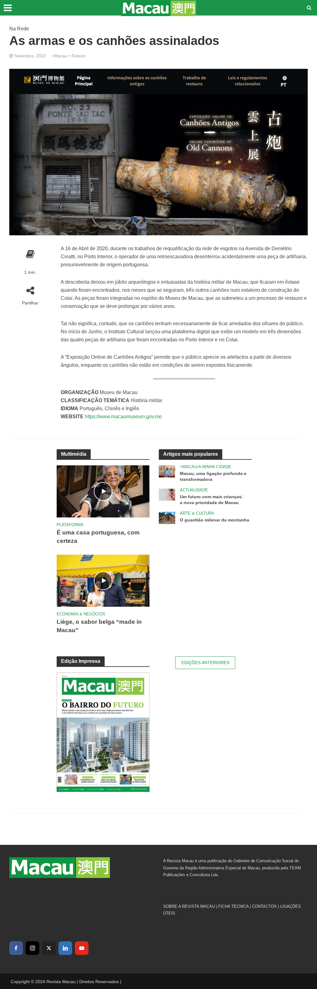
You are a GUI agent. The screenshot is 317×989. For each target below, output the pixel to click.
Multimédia (73, 454)
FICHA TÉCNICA (233, 906)
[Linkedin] (65, 948)
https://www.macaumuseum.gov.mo (123, 416)
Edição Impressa (80, 661)
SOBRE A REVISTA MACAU (189, 906)
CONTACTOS (264, 906)
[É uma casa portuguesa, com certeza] (103, 491)
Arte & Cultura (197, 513)
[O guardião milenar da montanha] (167, 517)
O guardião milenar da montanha (214, 519)
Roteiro (79, 55)
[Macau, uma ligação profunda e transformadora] (167, 470)
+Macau (59, 55)
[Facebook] (16, 948)
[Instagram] (32, 948)
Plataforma (70, 524)
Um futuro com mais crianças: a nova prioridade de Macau (211, 499)
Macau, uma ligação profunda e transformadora (213, 476)
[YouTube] (82, 948)
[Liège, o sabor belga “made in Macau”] (103, 580)
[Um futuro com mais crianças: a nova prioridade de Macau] (167, 494)
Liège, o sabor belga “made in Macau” (99, 626)
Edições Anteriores (205, 662)
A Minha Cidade (214, 466)
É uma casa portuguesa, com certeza (98, 536)
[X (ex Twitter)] (49, 948)
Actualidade (194, 490)
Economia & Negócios (81, 614)
